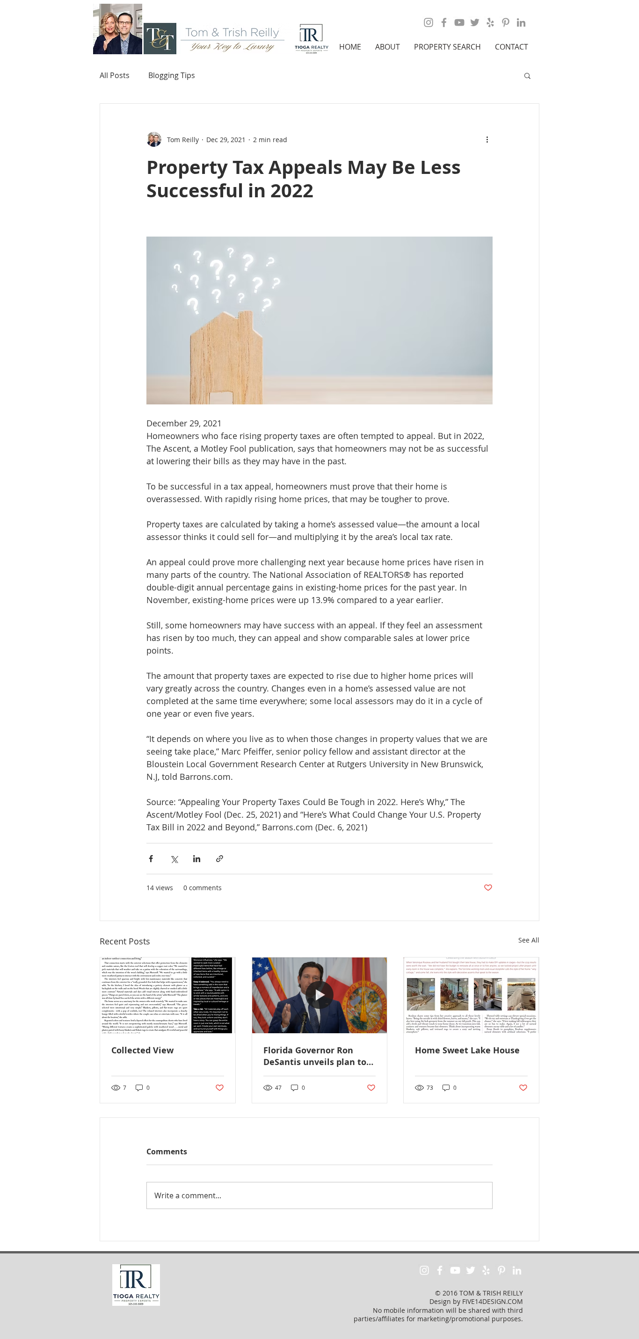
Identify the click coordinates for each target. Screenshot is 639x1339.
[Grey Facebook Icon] (444, 22)
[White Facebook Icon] (440, 1270)
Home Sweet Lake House (467, 1050)
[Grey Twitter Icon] (475, 22)
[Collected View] (167, 995)
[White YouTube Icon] (455, 1270)
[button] (387, 47)
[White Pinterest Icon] (501, 1270)
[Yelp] (490, 22)
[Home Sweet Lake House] (471, 995)
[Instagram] (428, 22)
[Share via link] (219, 858)
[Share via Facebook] (150, 858)
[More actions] (487, 139)
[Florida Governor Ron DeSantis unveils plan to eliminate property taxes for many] (319, 995)
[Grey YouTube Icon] (459, 22)
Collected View (142, 1050)
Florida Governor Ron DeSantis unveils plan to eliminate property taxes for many (316, 1056)
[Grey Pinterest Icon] (506, 22)
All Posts (115, 75)
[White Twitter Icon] (471, 1270)
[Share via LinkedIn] (196, 858)
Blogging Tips (171, 75)
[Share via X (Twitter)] (173, 858)
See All (528, 940)
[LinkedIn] (521, 22)
